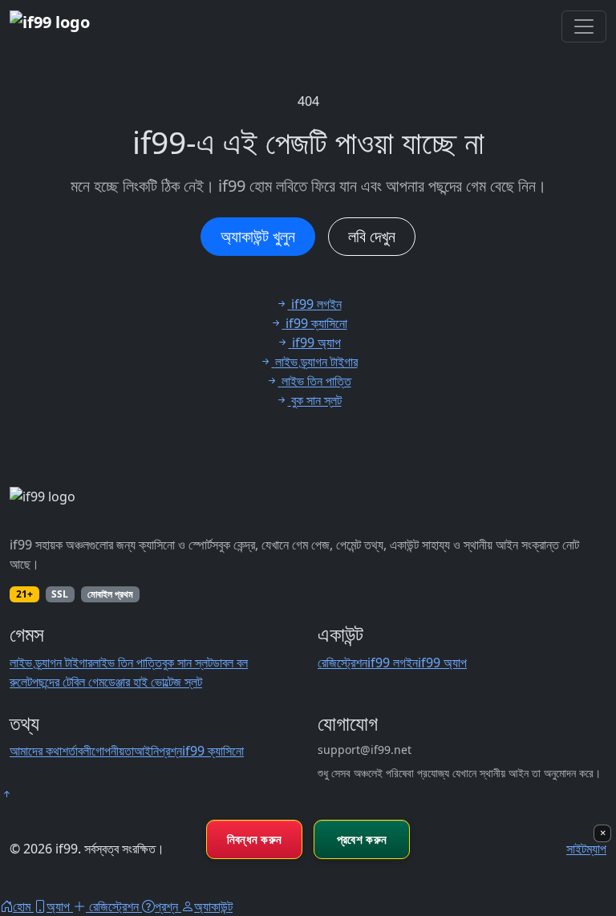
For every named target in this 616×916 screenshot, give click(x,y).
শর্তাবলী (76, 751)
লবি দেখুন (371, 236)
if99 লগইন (392, 662)
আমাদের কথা (36, 751)
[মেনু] (583, 26)
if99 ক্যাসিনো (213, 751)
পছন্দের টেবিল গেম (68, 682)
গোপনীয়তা (112, 751)
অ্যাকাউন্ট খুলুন (258, 236)
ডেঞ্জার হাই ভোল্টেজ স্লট (153, 682)
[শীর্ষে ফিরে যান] (6, 794)
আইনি (146, 751)
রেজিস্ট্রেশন (342, 662)
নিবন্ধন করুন (254, 839)
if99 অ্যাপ (442, 662)
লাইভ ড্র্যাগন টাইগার (51, 662)
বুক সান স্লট (187, 662)
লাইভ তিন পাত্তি (127, 662)
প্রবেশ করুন (362, 839)
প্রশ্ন (170, 751)
